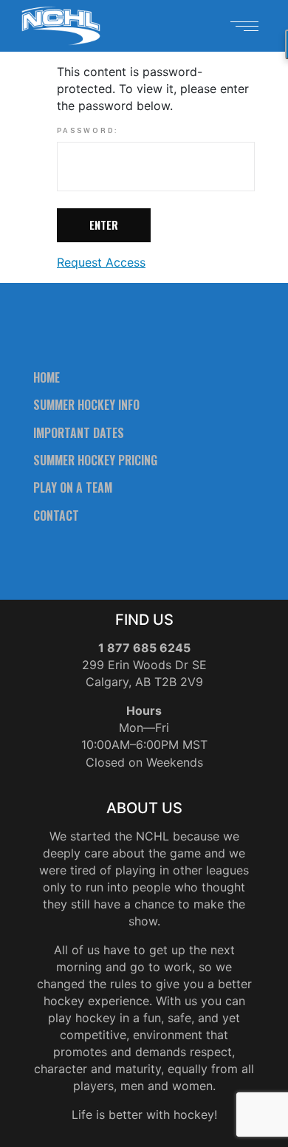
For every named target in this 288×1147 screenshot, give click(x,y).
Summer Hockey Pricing (95, 460)
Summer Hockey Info (86, 405)
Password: (88, 131)
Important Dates (78, 433)
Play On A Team (72, 487)
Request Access (101, 262)
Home (46, 377)
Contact (56, 515)
